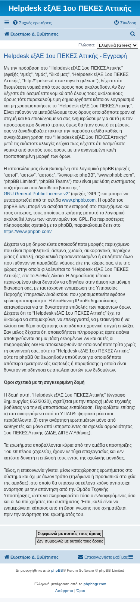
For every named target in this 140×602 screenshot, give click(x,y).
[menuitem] (32, 22)
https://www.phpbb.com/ (28, 231)
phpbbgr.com (95, 584)
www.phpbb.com (79, 200)
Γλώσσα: (86, 45)
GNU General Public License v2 (36, 193)
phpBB (57, 570)
